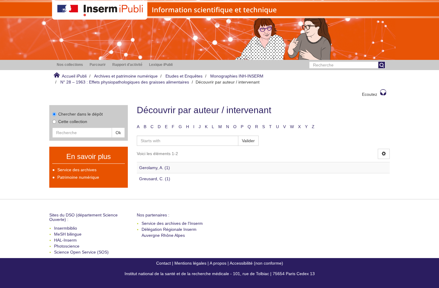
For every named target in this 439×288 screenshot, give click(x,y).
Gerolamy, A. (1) (154, 167)
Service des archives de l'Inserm (172, 223)
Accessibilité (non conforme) (256, 263)
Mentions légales (190, 263)
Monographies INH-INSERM (236, 76)
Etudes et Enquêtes (183, 76)
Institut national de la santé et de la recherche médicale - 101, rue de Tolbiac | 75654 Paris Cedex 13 (220, 273)
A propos (218, 263)
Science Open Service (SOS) (81, 252)
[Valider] (381, 65)
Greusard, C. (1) (154, 178)
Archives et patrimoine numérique (126, 76)
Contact (163, 263)
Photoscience (66, 246)
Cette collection (72, 121)
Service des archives (76, 169)
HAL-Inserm (65, 240)
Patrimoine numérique (78, 177)
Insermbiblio (65, 228)
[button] (70, 65)
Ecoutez (369, 94)
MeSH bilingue (68, 234)
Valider (248, 140)
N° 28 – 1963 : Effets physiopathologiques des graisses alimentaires (124, 82)
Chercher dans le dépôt (80, 114)
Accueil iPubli (74, 76)
